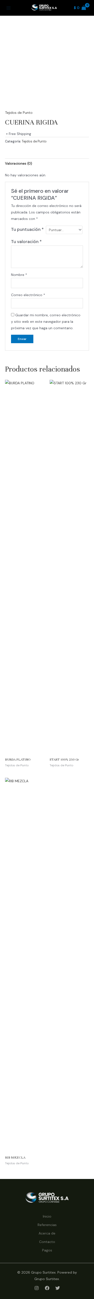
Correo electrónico (28, 295)
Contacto (47, 1241)
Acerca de (47, 1233)
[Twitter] (57, 1288)
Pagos (47, 1250)
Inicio (47, 1216)
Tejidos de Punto (19, 112)
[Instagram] (36, 1288)
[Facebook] (47, 1288)
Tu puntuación (27, 229)
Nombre (19, 274)
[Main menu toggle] (9, 8)
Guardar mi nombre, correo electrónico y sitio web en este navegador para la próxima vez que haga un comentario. (45, 321)
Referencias (47, 1225)
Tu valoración (26, 241)
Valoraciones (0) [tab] (18, 163)
